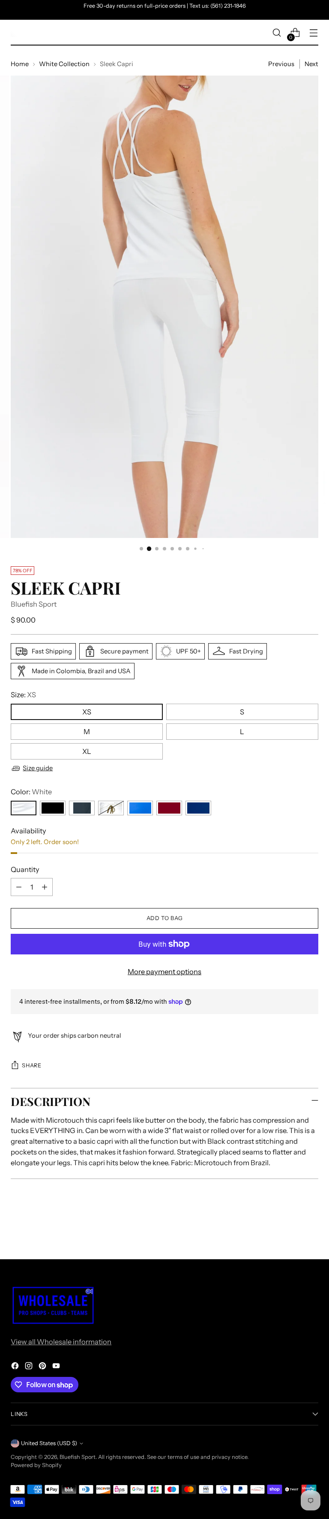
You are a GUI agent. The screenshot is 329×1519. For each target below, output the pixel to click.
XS (86, 712)
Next (311, 64)
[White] (23, 808)
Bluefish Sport (34, 604)
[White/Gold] (111, 808)
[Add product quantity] (44, 887)
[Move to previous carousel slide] (291, 1230)
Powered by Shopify (36, 1465)
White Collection (64, 64)
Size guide (38, 768)
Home (20, 64)
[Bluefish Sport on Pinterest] (43, 1367)
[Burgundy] (169, 808)
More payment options (164, 971)
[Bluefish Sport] (15, 32)
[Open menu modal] (314, 33)
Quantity (25, 869)
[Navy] (198, 808)
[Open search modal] (277, 33)
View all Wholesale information (61, 1341)
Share (31, 1065)
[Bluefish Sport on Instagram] (29, 1367)
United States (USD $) (49, 1443)
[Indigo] (140, 808)
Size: (23, 694)
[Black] (53, 808)
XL (86, 751)
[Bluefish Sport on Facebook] (16, 1367)
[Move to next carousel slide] (311, 1229)
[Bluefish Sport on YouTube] (57, 1367)
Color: (31, 791)
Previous (281, 64)
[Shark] (82, 808)
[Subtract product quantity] (19, 887)
